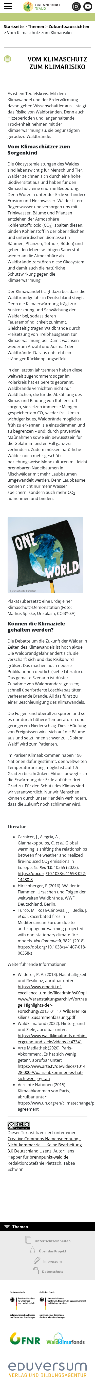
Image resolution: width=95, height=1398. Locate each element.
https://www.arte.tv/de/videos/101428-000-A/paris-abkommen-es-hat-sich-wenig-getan (51, 1072)
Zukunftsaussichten (69, 26)
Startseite (14, 26)
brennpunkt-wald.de (49, 1157)
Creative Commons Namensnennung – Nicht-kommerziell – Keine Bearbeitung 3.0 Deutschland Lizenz (45, 1145)
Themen (36, 26)
